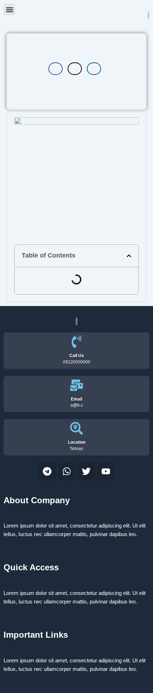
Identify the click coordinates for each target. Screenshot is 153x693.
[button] (9, 9)
